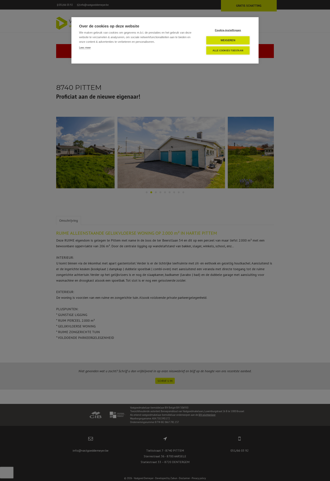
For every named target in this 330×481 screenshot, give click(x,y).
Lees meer (85, 47)
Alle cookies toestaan (228, 50)
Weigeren (228, 40)
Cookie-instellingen (228, 30)
